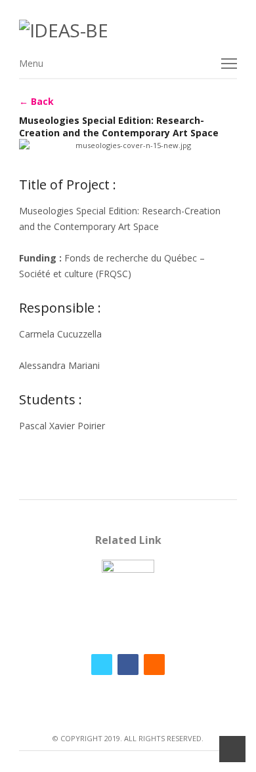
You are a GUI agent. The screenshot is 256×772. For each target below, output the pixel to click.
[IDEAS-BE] (128, 30)
